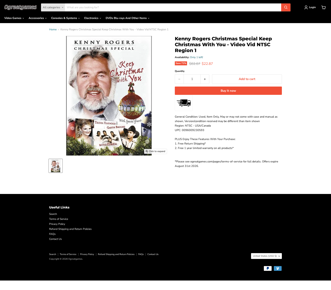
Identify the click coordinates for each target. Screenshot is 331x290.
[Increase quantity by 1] (204, 79)
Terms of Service (58, 219)
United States (265, 256)
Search (53, 214)
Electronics (91, 18)
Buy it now (228, 91)
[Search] (285, 7)
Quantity (179, 71)
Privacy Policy (57, 224)
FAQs (52, 234)
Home (53, 29)
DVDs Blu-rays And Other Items (126, 18)
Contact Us (55, 239)
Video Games (13, 18)
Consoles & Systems (64, 18)
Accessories (37, 18)
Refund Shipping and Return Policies (70, 229)
